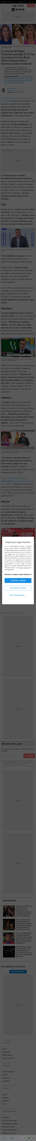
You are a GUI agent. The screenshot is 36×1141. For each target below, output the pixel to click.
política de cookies (24, 568)
